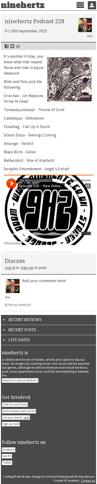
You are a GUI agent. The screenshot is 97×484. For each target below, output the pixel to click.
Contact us (88, 480)
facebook (9, 449)
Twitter (12, 46)
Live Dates (19, 340)
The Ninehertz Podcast (16, 251)
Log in (10, 267)
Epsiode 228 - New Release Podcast (51, 251)
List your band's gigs (16, 417)
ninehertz (22, 5)
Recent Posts (22, 330)
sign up (27, 267)
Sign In (92, 5)
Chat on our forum (15, 404)
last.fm (7, 456)
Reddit (18, 46)
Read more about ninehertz (20, 380)
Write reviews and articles (19, 411)
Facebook (6, 46)
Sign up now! (11, 424)
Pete (89, 36)
